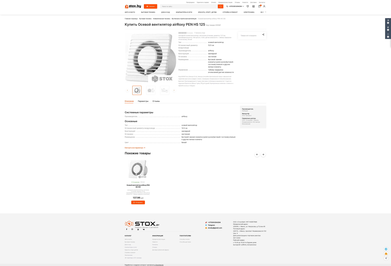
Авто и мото (130, 12)
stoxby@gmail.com (215, 228)
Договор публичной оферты (160, 250)
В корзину (139, 202)
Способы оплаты (185, 239)
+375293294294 (214, 222)
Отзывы (154, 247)
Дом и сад (165, 12)
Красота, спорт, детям (207, 12)
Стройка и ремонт (230, 12)
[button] (386, 258)
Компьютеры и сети (184, 12)
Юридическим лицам (158, 239)
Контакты (155, 244)
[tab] (130, 101)
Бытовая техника (148, 12)
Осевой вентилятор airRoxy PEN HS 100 (138, 186)
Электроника (249, 12)
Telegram (211, 225)
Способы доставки (185, 242)
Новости (154, 242)
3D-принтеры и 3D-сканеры (133, 258)
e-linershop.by (159, 265)
